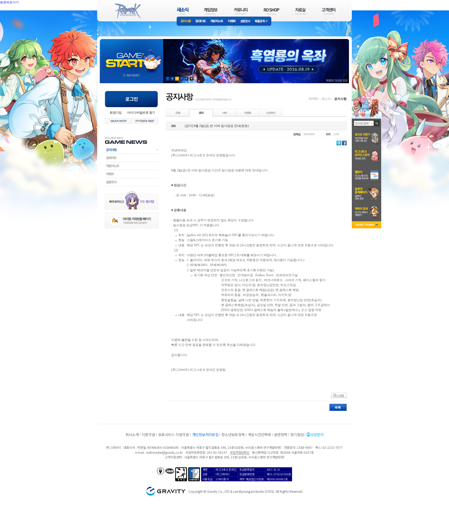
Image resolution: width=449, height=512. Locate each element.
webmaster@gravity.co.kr (164, 452)
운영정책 (280, 434)
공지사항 (185, 21)
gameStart (131, 56)
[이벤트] (247, 112)
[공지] (201, 112)
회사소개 (132, 434)
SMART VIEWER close (367, 225)
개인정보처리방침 (205, 434)
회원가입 (116, 112)
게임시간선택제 (259, 434)
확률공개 (262, 21)
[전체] (178, 112)
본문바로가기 (20, 14)
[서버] (224, 112)
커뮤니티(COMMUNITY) (241, 11)
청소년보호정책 (233, 434)
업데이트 (200, 21)
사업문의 (316, 434)
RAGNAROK (127, 11)
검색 (377, 123)
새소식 (326, 99)
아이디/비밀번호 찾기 (141, 112)
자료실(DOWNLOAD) (300, 11)
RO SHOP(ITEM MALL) (271, 11)
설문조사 (245, 21)
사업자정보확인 (239, 452)
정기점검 (296, 434)
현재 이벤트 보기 (192, 79)
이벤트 (232, 21)
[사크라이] (270, 112)
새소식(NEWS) (183, 11)
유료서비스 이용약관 (173, 434)
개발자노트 (217, 21)
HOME (313, 99)
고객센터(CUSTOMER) (328, 11)
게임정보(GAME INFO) (211, 11)
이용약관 (148, 434)
